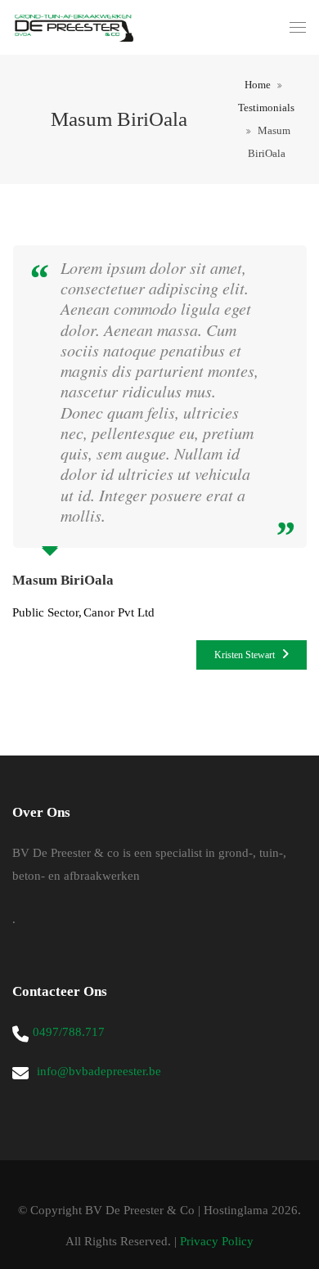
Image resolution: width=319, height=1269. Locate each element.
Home (258, 84)
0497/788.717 (69, 1031)
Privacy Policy (217, 1241)
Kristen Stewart (245, 655)
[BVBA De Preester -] (74, 27)
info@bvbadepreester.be (99, 1071)
